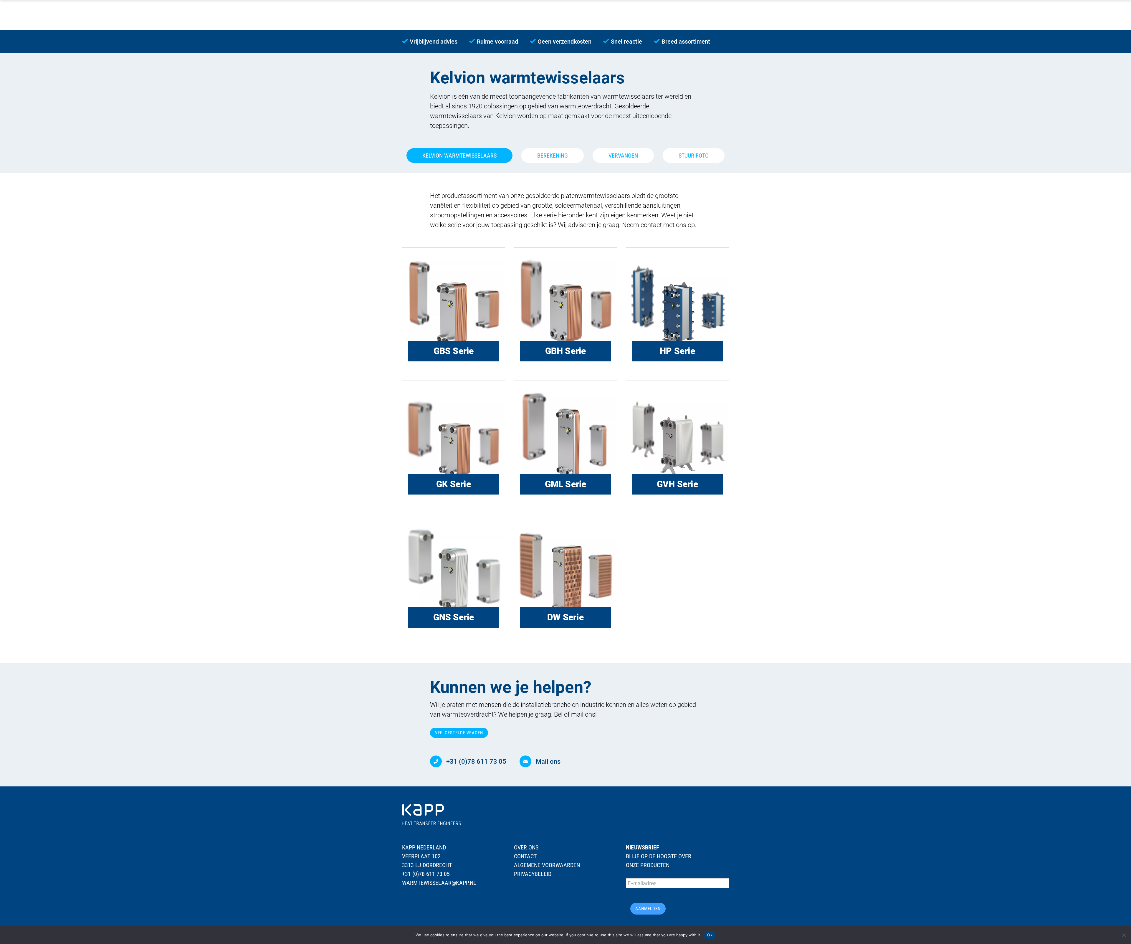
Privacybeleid (532, 873)
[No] (1124, 935)
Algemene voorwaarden (547, 865)
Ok (709, 935)
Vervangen (623, 155)
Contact (525, 856)
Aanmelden (648, 908)
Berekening (552, 155)
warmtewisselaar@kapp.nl (439, 882)
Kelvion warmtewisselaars (459, 155)
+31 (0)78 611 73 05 (426, 873)
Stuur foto (694, 155)
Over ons (526, 847)
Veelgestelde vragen (459, 732)
